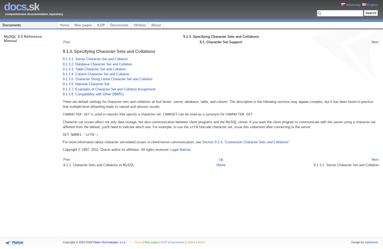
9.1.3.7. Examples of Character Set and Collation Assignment (109, 89)
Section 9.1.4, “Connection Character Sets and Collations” (245, 142)
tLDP (101, 25)
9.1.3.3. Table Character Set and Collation (94, 69)
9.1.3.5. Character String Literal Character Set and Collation (107, 79)
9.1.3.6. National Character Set (86, 84)
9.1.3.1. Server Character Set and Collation (95, 59)
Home (64, 25)
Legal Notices (180, 150)
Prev (66, 42)
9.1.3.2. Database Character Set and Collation (97, 64)
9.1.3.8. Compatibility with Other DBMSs (93, 94)
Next (375, 42)
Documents (12, 25)
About (156, 25)
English (372, 5)
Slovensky (353, 5)
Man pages (83, 25)
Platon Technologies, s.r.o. (109, 242)
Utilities (140, 25)
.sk (21, 7)
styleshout (371, 242)
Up (221, 159)
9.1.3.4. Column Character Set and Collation (96, 74)
